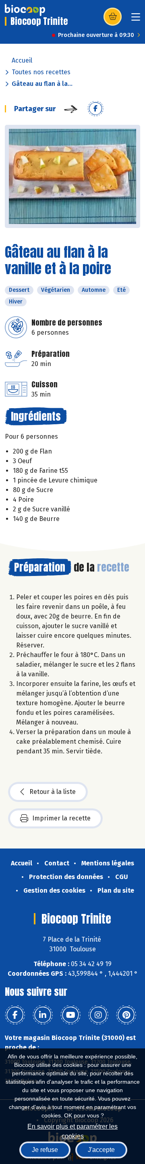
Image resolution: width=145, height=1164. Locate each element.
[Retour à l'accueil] (25, 10)
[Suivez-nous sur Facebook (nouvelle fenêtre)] (15, 1015)
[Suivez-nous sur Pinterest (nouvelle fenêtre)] (126, 1015)
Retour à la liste (52, 792)
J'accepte (101, 1149)
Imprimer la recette (61, 818)
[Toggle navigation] (135, 19)
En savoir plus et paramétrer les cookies (72, 1130)
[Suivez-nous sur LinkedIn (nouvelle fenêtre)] (43, 1015)
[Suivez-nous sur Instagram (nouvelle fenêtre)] (98, 1015)
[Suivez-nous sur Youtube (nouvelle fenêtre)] (70, 1015)
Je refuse (45, 1149)
